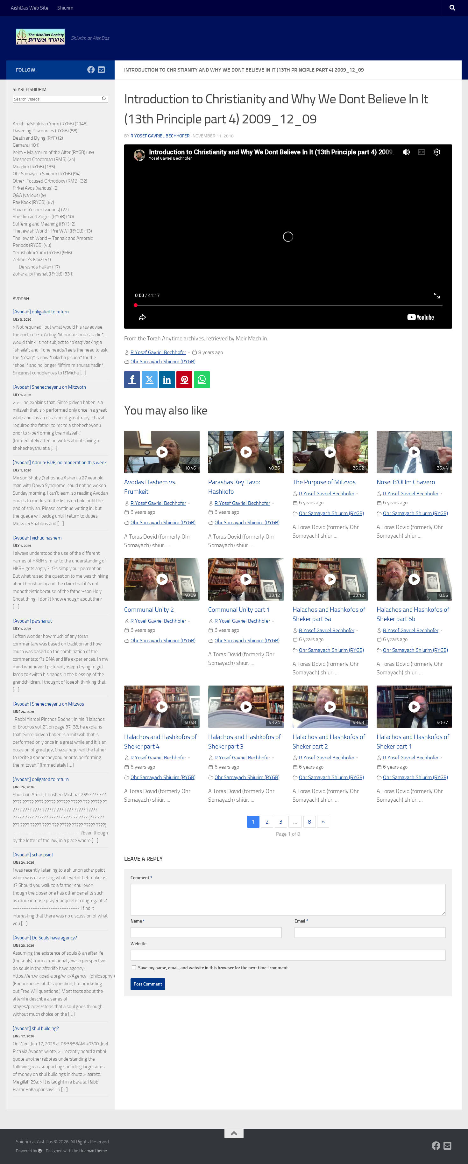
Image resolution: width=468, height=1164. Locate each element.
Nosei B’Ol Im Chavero (406, 482)
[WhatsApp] (202, 379)
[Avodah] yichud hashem (37, 538)
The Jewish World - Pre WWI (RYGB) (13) (52, 231)
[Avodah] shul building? (36, 1028)
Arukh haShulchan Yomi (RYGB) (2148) (50, 124)
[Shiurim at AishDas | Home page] (40, 37)
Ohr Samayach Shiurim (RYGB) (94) (47, 174)
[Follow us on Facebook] (91, 69)
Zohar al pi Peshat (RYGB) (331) (43, 274)
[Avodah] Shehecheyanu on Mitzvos (48, 704)
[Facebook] (132, 379)
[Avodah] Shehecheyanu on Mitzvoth (49, 387)
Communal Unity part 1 (239, 609)
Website (138, 943)
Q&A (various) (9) (29, 195)
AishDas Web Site (29, 8)
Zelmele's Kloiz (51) (32, 259)
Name (138, 921)
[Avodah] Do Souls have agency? (45, 938)
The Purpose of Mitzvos (324, 482)
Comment (141, 878)
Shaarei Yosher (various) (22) (41, 210)
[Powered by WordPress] (40, 1151)
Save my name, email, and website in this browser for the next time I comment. (213, 968)
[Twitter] (150, 379)
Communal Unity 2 (149, 609)
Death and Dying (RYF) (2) (38, 138)
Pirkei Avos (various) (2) (36, 188)
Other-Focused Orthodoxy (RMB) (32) (50, 181)
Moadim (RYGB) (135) (34, 167)
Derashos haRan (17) (39, 267)
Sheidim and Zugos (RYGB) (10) (43, 217)
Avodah (21, 299)
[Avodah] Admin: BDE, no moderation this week (60, 462)
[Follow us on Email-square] (101, 69)
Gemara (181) (26, 145)
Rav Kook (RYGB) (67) (33, 202)
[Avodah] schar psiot (33, 855)
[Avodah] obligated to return (41, 312)
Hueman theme (93, 1150)
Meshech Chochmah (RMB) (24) (44, 159)
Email (301, 921)
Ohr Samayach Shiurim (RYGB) (163, 362)
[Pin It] (184, 379)
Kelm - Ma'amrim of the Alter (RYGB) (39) (53, 152)
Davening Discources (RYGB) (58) (45, 131)
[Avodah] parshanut (32, 621)
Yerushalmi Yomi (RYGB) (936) (42, 252)
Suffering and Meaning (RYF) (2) (44, 224)
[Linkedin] (167, 379)
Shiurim (65, 8)
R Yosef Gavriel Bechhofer (160, 136)
